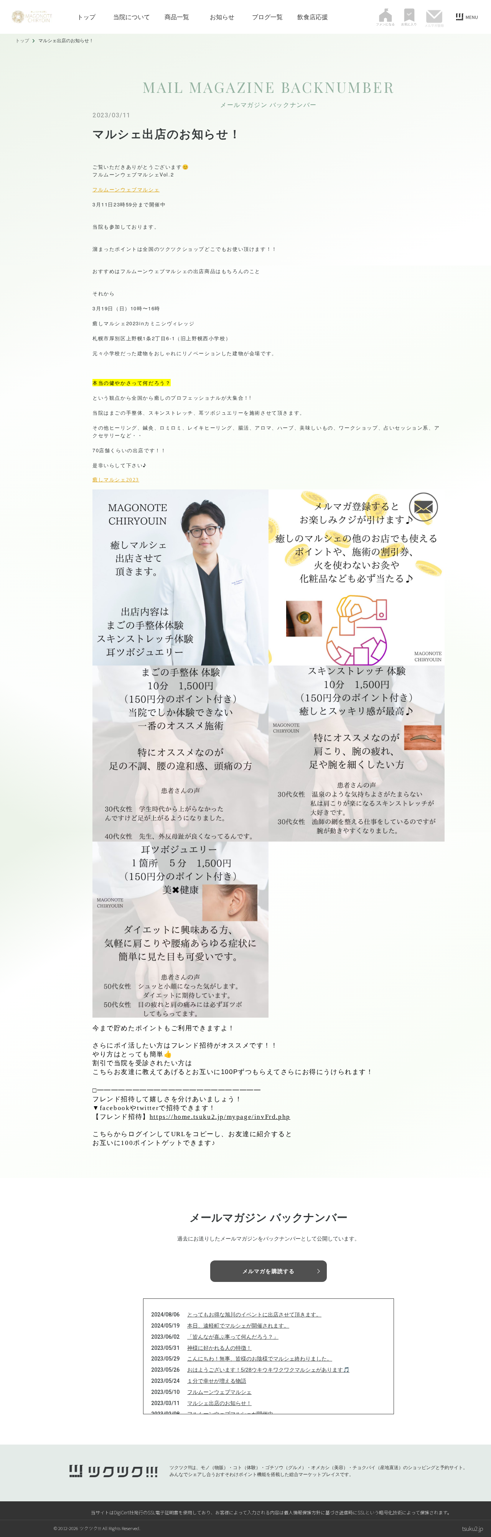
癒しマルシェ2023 (115, 480)
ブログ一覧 (267, 17)
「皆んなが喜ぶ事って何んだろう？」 (232, 1337)
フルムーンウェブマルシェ (126, 189)
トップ (86, 17)
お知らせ (222, 17)
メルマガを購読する (268, 1271)
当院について (131, 17)
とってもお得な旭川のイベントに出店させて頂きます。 (254, 1314)
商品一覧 (177, 17)
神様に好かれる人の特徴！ (219, 1348)
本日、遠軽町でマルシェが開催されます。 (238, 1326)
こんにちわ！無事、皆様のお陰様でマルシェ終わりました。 (259, 1359)
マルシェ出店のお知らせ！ (219, 1403)
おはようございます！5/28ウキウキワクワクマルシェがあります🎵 (268, 1370)
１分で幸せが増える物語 (216, 1381)
